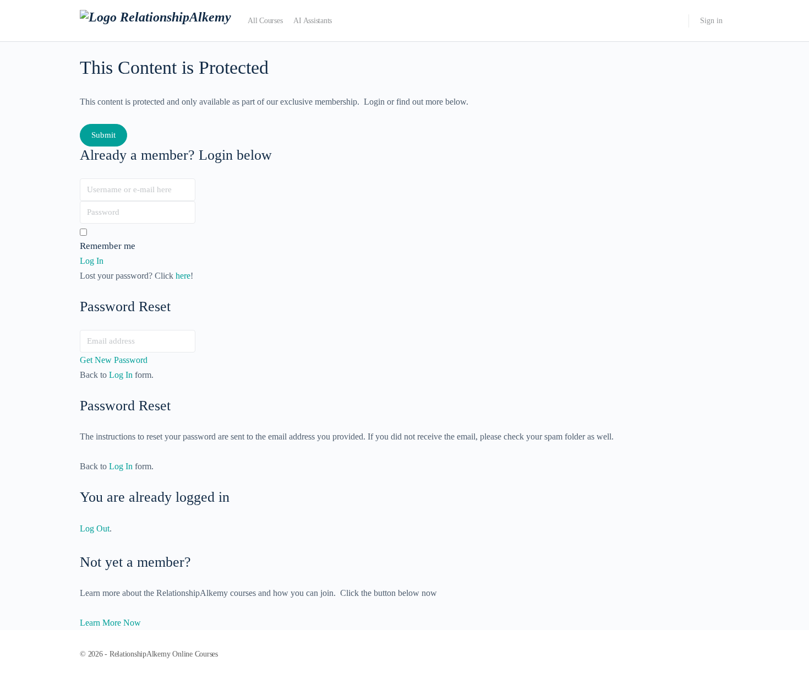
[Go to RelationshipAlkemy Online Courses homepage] (155, 20)
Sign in (711, 21)
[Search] (673, 21)
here (183, 275)
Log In (121, 374)
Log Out (95, 528)
